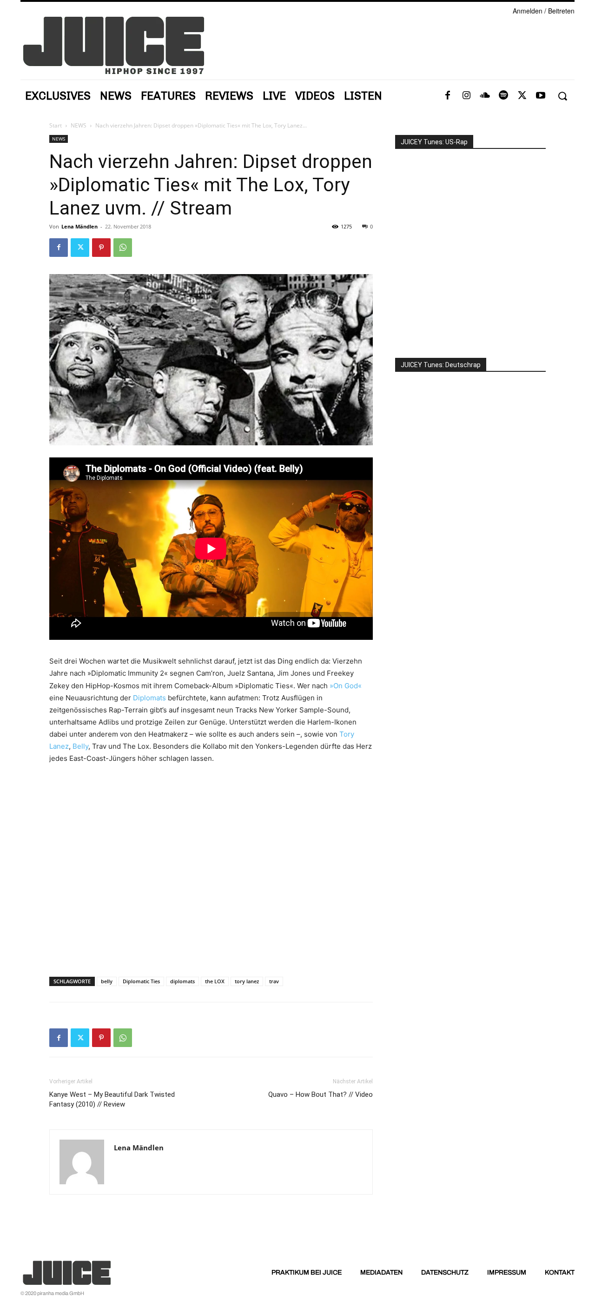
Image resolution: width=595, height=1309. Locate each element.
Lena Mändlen (79, 226)
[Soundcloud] (485, 96)
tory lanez (247, 981)
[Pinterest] (101, 247)
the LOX (215, 981)
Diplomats (149, 697)
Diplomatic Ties (141, 981)
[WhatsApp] (122, 247)
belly (106, 981)
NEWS (78, 125)
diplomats (182, 981)
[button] (562, 96)
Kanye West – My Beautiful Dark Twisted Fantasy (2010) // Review (112, 1099)
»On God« (346, 685)
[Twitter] (522, 96)
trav (274, 981)
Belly (80, 746)
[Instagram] (466, 96)
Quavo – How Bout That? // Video (320, 1094)
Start (55, 125)
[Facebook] (447, 96)
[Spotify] (503, 96)
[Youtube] (540, 96)
